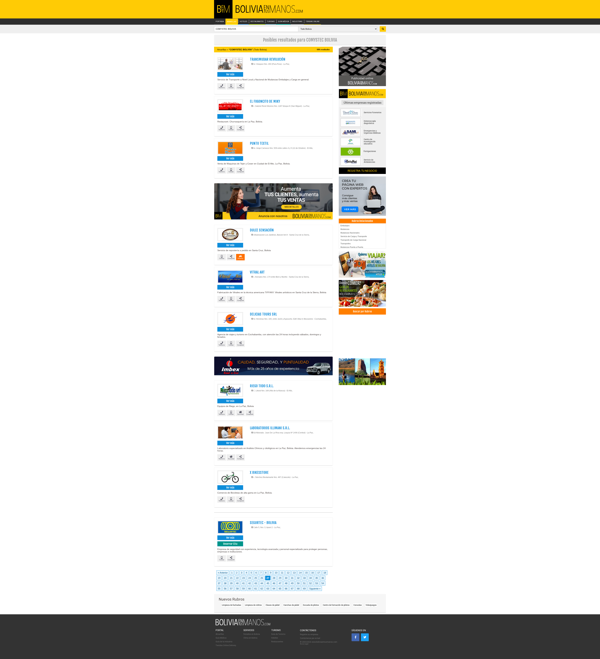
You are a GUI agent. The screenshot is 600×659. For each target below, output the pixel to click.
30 (286, 578)
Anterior (223, 572)
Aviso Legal (304, 644)
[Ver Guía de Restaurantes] (362, 293)
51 (304, 583)
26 (261, 578)
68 (298, 588)
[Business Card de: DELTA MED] (362, 165)
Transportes (345, 244)
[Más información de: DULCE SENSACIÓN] (230, 235)
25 (255, 578)
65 (280, 588)
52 (310, 583)
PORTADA (220, 21)
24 (249, 578)
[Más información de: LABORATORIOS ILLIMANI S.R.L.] (230, 433)
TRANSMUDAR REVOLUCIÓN (267, 59)
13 (294, 572)
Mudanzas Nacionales (350, 233)
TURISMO (271, 21)
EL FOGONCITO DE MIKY (265, 101)
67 (292, 588)
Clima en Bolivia (250, 638)
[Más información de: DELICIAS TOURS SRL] (230, 319)
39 (231, 583)
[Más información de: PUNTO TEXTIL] (230, 148)
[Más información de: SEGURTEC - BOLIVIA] (230, 528)
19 (219, 578)
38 (225, 583)
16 (312, 572)
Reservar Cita (230, 543)
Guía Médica (221, 638)
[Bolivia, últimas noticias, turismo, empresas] (243, 625)
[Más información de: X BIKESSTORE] (230, 477)
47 (280, 583)
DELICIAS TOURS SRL (263, 314)
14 (300, 572)
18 (324, 572)
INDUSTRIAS (297, 21)
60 (249, 588)
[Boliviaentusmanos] (223, 12)
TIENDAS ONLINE (312, 21)
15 (306, 572)
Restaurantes (277, 642)
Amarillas (220, 634)
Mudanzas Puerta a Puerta (351, 247)
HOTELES (243, 21)
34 (310, 578)
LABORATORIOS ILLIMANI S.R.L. (270, 428)
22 (237, 578)
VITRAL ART (257, 272)
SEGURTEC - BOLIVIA (263, 523)
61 (255, 588)
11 (282, 572)
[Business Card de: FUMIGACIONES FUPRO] (362, 155)
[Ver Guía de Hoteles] (362, 264)
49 (292, 583)
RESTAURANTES (257, 21)
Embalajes (345, 226)
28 (274, 578)
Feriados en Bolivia (251, 634)
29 (280, 578)
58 (237, 588)
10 (276, 572)
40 (237, 583)
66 (286, 588)
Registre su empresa (309, 634)
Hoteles (274, 638)
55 (219, 588)
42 (249, 583)
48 (286, 583)
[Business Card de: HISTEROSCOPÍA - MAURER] (362, 126)
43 (255, 583)
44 (261, 583)
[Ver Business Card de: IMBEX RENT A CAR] (273, 366)
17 (318, 572)
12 (288, 572)
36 (322, 578)
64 (274, 588)
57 (231, 588)
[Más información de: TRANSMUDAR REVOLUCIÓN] (230, 64)
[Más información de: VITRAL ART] (230, 277)
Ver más (230, 74)
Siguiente (314, 588)
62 (261, 588)
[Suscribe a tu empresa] (273, 201)
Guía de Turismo (278, 634)
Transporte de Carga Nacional (353, 240)
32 (298, 578)
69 (304, 588)
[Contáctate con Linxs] (362, 195)
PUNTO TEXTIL (259, 143)
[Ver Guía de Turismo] (362, 371)
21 (231, 578)
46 (274, 583)
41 (243, 583)
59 (243, 588)
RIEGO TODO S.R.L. (262, 386)
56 (225, 588)
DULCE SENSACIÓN (262, 230)
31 (292, 578)
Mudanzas (344, 229)
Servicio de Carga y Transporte (353, 236)
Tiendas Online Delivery (226, 645)
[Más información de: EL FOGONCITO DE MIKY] (230, 106)
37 (219, 583)
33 (304, 578)
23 (243, 578)
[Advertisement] (362, 336)
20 (225, 578)
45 (268, 583)
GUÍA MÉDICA (283, 21)
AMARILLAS (231, 22)
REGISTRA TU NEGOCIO (362, 170)
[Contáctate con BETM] (362, 66)
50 (298, 583)
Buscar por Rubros (362, 311)
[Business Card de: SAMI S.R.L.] (362, 136)
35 (316, 578)
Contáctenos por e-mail (310, 638)
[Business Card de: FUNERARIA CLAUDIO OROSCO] (362, 116)
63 (268, 588)
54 (322, 583)
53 (316, 583)
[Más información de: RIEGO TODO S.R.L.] (230, 391)
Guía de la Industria (224, 642)
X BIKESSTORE (259, 472)
